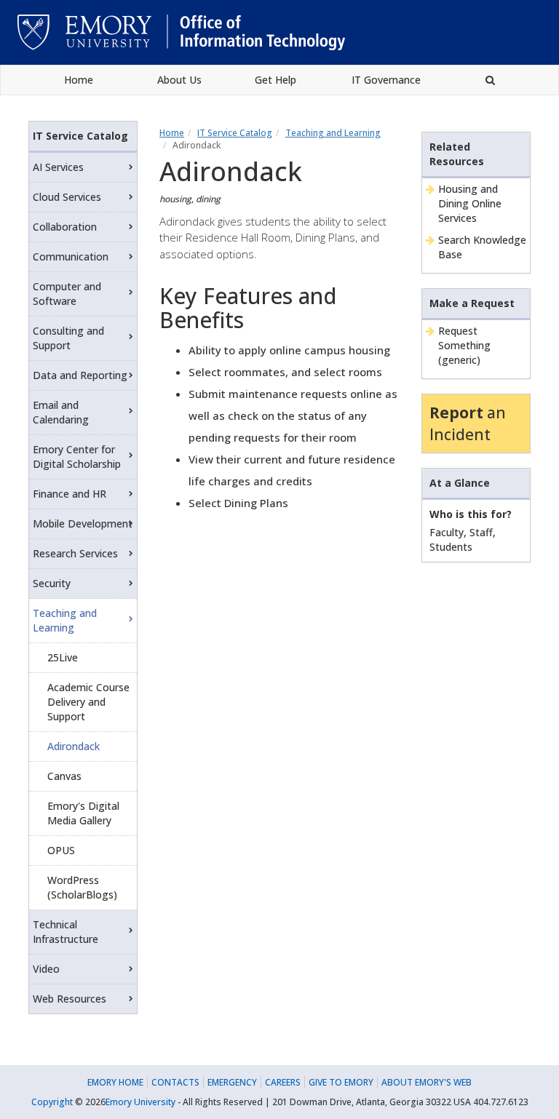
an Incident (467, 423)
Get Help (275, 80)
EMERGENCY (232, 1082)
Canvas (64, 776)
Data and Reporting (80, 375)
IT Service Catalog (234, 133)
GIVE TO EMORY (341, 1082)
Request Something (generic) (464, 345)
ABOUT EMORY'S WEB (426, 1082)
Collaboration (65, 227)
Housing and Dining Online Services (469, 203)
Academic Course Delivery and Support (88, 701)
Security (52, 583)
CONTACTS (175, 1082)
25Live (62, 657)
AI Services (58, 167)
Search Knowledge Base (482, 247)
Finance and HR (69, 494)
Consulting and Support (68, 338)
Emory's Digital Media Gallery (83, 813)
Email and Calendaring (61, 412)
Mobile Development (82, 523)
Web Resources (69, 998)
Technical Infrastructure (65, 931)
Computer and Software (67, 293)
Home (78, 80)
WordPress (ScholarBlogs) (82, 887)
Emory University (140, 1102)
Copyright (52, 1102)
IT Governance (386, 80)
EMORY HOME (115, 1082)
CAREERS (283, 1082)
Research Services (75, 553)
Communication (70, 256)
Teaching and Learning (333, 133)
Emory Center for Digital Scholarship (77, 456)
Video (46, 969)
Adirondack (73, 746)
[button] (490, 80)
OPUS (61, 850)
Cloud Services (67, 197)
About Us (179, 80)
